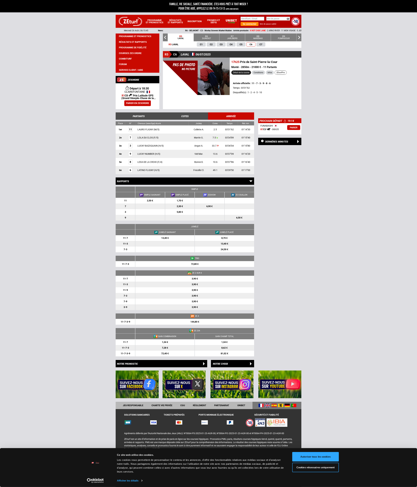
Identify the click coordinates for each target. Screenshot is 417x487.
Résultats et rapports (175, 21)
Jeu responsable (133, 405)
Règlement (199, 405)
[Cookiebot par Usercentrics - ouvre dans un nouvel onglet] (95, 480)
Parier (293, 127)
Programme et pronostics (154, 21)
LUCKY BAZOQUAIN (147, 145)
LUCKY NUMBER (146, 154)
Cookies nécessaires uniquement (315, 467)
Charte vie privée (161, 405)
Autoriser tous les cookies (315, 456)
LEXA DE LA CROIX (147, 162)
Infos (270, 72)
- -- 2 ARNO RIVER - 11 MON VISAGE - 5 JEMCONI (220, 30)
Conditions (258, 72)
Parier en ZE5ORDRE (137, 103)
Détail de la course (241, 72)
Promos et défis (213, 21)
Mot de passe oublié (268, 24)
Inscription (194, 21)
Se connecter (249, 24)
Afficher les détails (127, 480)
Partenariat (221, 405)
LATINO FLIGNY (145, 170)
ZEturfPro (280, 72)
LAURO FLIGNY (145, 129)
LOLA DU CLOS (145, 137)
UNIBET (241, 405)
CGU (182, 405)
